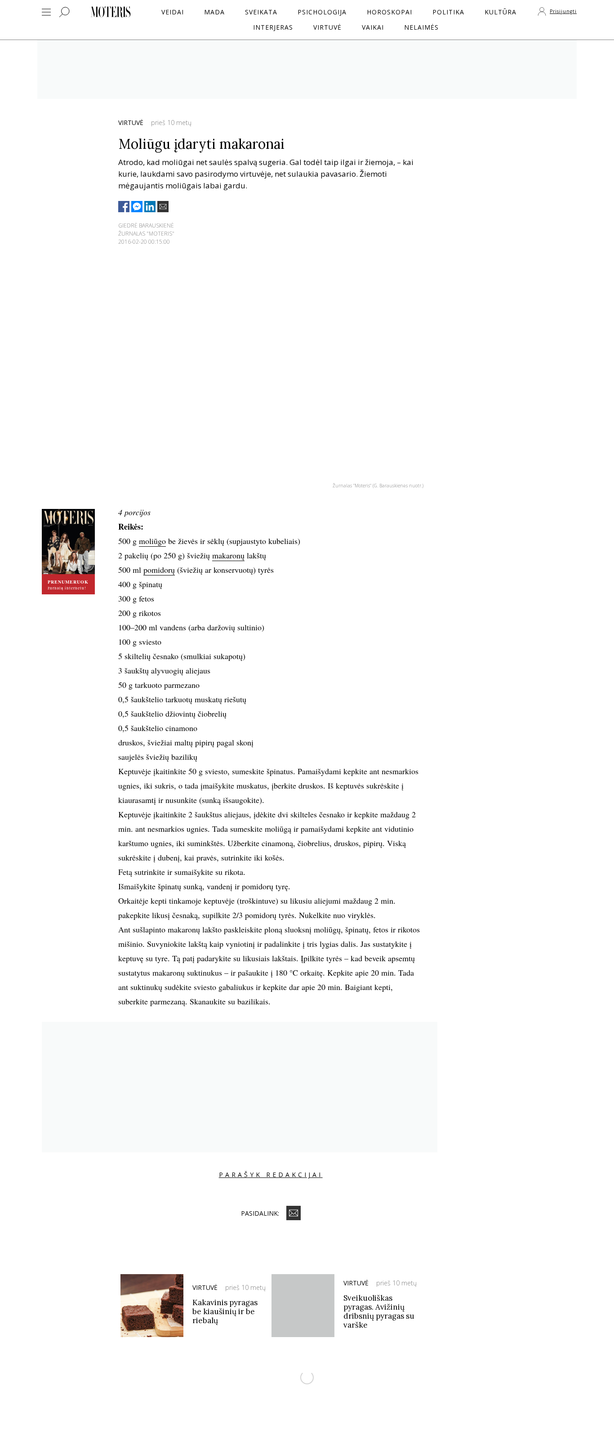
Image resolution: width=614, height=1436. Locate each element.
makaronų (228, 555)
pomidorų (159, 569)
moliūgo (152, 540)
